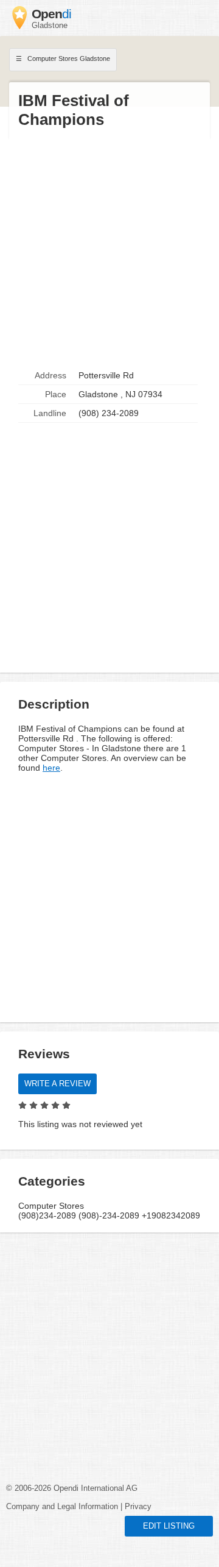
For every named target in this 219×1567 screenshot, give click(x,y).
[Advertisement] (109, 248)
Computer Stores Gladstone (68, 58)
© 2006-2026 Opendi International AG (71, 1488)
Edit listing (169, 1526)
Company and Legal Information (62, 1506)
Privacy (138, 1506)
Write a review (57, 1084)
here (51, 768)
